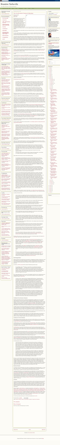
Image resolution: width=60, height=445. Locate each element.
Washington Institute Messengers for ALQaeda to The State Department (6, 50)
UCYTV (27, 393)
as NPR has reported (20, 264)
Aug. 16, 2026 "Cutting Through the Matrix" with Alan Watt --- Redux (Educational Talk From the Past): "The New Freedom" (6, 68)
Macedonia (38, 399)
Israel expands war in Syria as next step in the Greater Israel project (6, 182)
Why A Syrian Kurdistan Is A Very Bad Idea (6, 56)
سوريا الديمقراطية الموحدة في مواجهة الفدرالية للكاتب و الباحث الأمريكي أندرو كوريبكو (6, 229)
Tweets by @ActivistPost (5, 99)
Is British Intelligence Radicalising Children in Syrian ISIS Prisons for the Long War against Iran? (6, 176)
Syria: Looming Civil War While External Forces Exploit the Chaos (6, 179)
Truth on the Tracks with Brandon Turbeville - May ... (53, 140)
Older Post (43, 429)
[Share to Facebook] (26, 398)
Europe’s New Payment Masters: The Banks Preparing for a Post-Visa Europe (6, 165)
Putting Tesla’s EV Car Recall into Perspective (6, 201)
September (52, 83)
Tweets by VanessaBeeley (5, 148)
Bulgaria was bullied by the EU (34, 324)
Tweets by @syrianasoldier (5, 218)
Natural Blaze (4, 30)
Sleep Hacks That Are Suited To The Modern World (6, 273)
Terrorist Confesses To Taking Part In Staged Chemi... (53, 143)
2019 (50, 75)
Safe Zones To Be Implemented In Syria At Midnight (53, 163)
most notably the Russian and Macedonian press (37, 190)
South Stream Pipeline (32, 322)
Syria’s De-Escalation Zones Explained (53, 157)
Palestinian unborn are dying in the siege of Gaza (6, 246)
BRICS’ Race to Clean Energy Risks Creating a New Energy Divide (6, 83)
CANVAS (27, 240)
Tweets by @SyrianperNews (6, 214)
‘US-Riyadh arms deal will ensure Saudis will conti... (53, 99)
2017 (50, 78)
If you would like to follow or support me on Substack (6, 248)
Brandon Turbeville (9, 3)
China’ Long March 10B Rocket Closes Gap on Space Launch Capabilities (6, 105)
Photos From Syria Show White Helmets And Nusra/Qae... (53, 172)
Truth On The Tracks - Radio (6, 8)
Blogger (43, 438)
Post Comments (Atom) (31, 432)
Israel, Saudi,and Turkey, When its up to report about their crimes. (6, 232)
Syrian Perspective (5, 35)
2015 (50, 186)
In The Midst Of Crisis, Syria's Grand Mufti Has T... (53, 149)
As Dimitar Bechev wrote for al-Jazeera (19, 79)
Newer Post (16, 429)
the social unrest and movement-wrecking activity (35, 104)
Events (29, 8)
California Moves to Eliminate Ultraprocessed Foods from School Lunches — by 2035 (6, 135)
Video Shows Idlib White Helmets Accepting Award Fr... (53, 119)
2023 (50, 70)
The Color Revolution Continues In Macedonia (53, 152)
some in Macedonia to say (33, 115)
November (51, 80)
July (51, 85)
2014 (50, 188)
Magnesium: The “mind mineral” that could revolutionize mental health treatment (5, 126)
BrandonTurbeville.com (36, 393)
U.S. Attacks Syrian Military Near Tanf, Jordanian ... (53, 122)
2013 (50, 189)
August (51, 84)
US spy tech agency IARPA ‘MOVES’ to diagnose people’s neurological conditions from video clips (6, 90)
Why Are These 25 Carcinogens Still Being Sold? (6, 278)
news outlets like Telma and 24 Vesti (34, 137)
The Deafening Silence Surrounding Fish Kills (5, 271)
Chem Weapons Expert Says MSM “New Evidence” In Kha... (53, 137)
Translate (55, 14)
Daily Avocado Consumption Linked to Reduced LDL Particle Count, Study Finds (6, 86)
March (51, 181)
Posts (50, 61)
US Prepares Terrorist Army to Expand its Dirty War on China (6, 111)
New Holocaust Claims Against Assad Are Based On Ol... (53, 134)
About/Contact (21, 8)
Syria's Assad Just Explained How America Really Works (53, 111)
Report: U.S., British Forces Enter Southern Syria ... (53, 146)
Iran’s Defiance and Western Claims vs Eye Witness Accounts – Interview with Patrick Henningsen (6, 154)
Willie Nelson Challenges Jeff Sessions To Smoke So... (53, 116)
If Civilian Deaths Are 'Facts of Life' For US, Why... (53, 90)
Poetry (33, 8)
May (51, 88)
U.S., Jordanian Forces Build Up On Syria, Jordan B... (53, 155)
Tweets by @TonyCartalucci (6, 119)
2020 (50, 74)
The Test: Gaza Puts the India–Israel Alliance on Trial (6, 161)
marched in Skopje (25, 372)
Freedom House (37, 245)
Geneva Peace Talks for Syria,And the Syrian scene (6, 235)
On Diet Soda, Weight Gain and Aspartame (6, 269)
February (51, 182)
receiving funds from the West (33, 239)
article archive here (22, 388)
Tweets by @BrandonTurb (5, 13)
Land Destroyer (4, 28)
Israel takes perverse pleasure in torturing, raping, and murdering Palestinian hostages (6, 262)
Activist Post (15, 15)
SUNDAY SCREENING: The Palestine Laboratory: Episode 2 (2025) (6, 158)
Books (25, 8)
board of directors (36, 246)
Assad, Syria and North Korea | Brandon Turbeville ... (53, 126)
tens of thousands (16, 372)
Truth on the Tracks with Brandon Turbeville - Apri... (53, 178)
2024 (50, 69)
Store (16, 8)
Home (13, 8)
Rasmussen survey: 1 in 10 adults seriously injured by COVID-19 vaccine (6, 132)
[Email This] (24, 398)
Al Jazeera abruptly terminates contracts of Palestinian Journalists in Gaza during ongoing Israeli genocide (6, 252)
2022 (50, 71)
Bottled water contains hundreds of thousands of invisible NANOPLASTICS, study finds (5, 138)
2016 (50, 185)
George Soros (34, 399)
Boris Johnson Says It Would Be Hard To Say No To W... (53, 175)
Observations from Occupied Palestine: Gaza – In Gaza (5, 33)
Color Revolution (26, 399)
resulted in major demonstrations (25, 73)
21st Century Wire (5, 18)
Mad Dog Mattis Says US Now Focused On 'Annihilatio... (53, 93)
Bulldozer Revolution (42, 97)
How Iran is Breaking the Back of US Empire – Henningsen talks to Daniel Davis (6, 168)
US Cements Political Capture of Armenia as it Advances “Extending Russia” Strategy (6, 114)
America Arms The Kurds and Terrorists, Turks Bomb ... (53, 108)
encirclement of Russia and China (31, 255)
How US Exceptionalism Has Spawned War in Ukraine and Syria (6, 186)
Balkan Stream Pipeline (18, 321)
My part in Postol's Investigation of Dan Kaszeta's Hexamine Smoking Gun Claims (6, 58)
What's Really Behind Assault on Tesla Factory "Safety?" (6, 199)
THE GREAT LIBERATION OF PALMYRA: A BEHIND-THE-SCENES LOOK (6, 224)
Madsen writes (23, 276)
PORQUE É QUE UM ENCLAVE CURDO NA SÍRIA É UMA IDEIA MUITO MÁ (6, 53)
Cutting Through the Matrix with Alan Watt (5, 24)
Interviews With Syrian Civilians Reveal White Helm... (53, 166)
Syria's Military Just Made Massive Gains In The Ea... (53, 102)
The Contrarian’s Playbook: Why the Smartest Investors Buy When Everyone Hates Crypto (6, 93)
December (51, 79)
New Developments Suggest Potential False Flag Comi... (53, 169)
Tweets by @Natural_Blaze (6, 144)
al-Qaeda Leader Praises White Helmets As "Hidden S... (53, 160)
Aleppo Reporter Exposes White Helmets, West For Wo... (53, 105)
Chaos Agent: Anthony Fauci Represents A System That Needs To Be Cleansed (6, 80)
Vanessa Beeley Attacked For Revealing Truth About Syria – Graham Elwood (6, 189)
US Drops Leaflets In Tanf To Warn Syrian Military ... (53, 96)
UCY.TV (3, 39)
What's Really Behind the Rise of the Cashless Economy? (6, 204)
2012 (50, 190)
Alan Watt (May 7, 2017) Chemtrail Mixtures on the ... (53, 129)
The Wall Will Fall (5, 37)
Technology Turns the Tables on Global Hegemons (6, 197)
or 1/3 (28, 331)
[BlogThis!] (25, 398)
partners (25, 245)
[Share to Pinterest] (27, 398)
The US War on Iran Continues (6, 109)
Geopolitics (30, 399)
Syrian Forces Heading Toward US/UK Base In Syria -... (53, 132)
